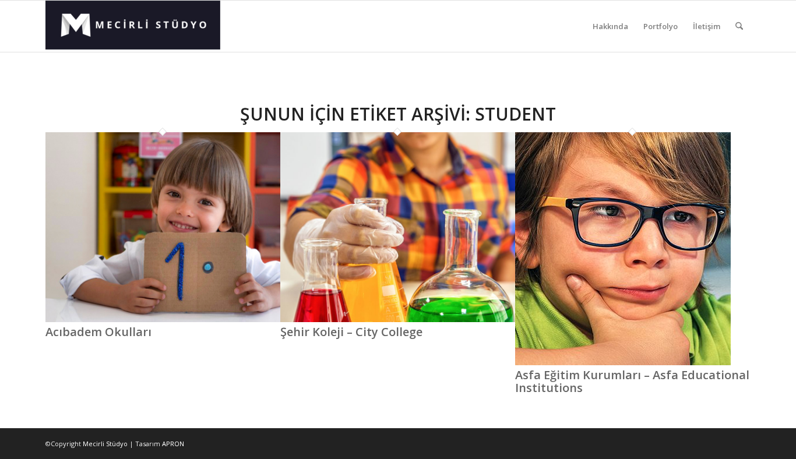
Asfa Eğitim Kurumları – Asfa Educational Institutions (632, 381)
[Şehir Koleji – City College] (397, 319)
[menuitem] (610, 26)
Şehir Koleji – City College (351, 332)
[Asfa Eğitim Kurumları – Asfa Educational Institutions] (623, 362)
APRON (173, 443)
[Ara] (739, 26)
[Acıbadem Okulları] (162, 319)
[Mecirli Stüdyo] (132, 26)
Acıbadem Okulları (98, 332)
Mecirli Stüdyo (105, 443)
